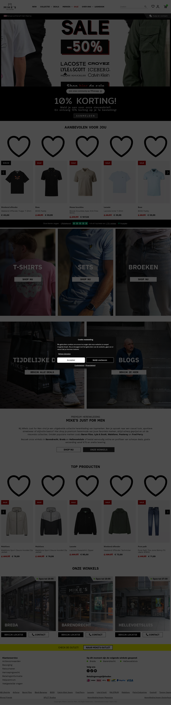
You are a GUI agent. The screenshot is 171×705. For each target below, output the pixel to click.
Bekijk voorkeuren (100, 360)
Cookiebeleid (79, 365)
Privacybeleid (90, 365)
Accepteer (71, 360)
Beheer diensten (64, 354)
